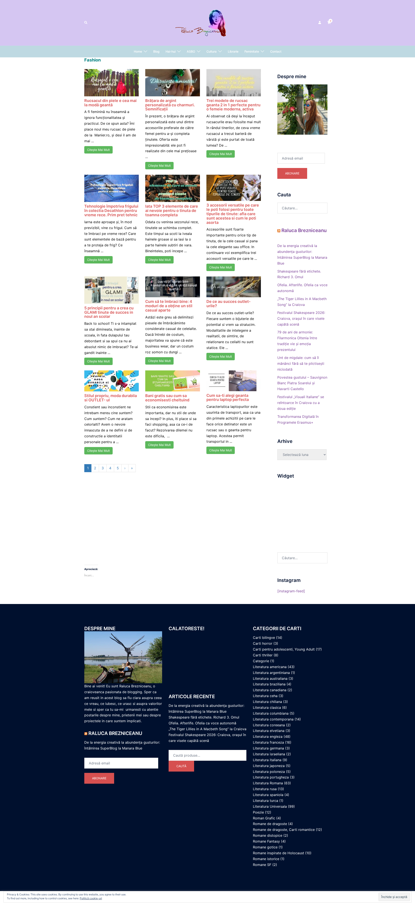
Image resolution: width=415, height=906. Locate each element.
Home (138, 51)
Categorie (261, 661)
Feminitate (251, 51)
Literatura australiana (270, 678)
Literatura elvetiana (268, 730)
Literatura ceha (265, 696)
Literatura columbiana (271, 713)
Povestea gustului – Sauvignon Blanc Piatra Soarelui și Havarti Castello (302, 383)
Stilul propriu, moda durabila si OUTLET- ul (110, 397)
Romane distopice (267, 835)
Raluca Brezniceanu (304, 230)
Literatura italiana (267, 760)
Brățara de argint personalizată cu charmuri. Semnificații (170, 104)
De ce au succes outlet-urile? (228, 303)
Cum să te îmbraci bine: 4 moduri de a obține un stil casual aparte (168, 305)
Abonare (292, 173)
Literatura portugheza (271, 777)
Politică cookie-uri (91, 898)
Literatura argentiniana (271, 672)
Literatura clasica (267, 707)
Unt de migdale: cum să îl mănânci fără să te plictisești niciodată (300, 363)
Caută (181, 766)
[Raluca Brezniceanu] (207, 22)
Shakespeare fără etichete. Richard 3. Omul (204, 717)
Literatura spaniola (268, 795)
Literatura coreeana (269, 725)
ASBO (191, 51)
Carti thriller (263, 655)
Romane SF (262, 864)
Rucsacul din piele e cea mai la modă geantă (110, 102)
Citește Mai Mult (98, 150)
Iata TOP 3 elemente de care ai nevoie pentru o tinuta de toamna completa (171, 210)
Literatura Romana (268, 783)
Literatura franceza (268, 742)
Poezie (258, 812)
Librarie (233, 51)
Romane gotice (265, 847)
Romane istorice (266, 859)
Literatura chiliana (267, 701)
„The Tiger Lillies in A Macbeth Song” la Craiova (207, 729)
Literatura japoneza (269, 766)
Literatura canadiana (269, 690)
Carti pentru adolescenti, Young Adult (284, 649)
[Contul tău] (320, 22)
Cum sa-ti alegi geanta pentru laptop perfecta (227, 397)
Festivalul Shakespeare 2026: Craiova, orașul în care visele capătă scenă (301, 318)
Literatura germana (268, 748)
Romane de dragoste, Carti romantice (284, 829)
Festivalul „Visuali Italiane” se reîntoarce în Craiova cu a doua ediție (300, 403)
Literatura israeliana (269, 754)
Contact (275, 51)
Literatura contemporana (273, 719)
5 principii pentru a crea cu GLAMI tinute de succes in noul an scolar (109, 312)
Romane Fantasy (266, 841)
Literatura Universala (270, 806)
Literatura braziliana (269, 684)
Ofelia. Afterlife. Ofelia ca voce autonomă (202, 723)
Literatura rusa (265, 789)
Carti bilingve (264, 637)
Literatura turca (265, 800)
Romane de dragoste (270, 824)
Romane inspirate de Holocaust (278, 853)
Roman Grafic (264, 818)
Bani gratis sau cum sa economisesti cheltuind (167, 397)
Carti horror (262, 643)
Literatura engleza (268, 736)
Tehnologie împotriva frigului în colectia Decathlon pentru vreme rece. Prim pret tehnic (111, 210)
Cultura (211, 51)
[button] (86, 22)
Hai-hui (171, 51)
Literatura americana (270, 667)
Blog (156, 51)
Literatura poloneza (269, 771)
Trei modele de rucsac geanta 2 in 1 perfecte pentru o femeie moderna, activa (233, 104)
